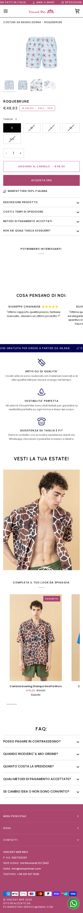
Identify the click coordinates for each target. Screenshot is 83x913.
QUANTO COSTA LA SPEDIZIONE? (28, 766)
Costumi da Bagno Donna (22, 22)
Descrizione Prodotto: (20, 202)
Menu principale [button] (14, 816)
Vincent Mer (15, 899)
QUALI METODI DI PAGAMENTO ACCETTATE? (37, 779)
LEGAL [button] (7, 828)
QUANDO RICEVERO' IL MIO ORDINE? (30, 754)
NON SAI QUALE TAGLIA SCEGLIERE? (27, 230)
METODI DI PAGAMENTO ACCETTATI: (28, 221)
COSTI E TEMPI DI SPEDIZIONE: (23, 211)
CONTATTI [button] (10, 840)
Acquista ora (41, 180)
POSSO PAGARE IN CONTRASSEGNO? (32, 741)
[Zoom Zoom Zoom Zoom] (41, 52)
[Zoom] (10, 70)
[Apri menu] (9, 11)
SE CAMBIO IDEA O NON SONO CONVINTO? (36, 791)
